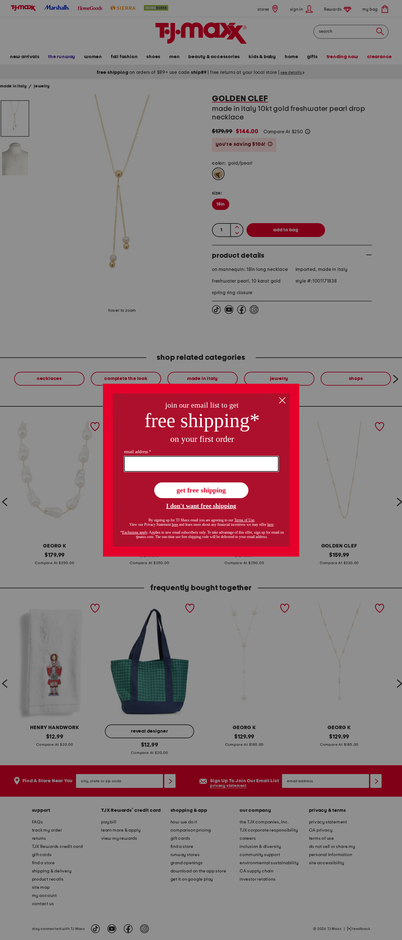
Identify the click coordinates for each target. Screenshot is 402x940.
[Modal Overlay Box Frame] (201, 470)
